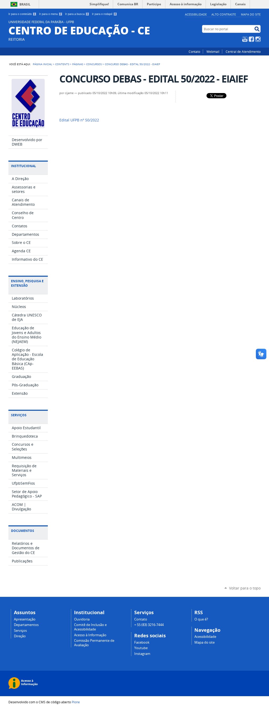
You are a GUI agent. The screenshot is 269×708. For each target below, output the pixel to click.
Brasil (24, 4)
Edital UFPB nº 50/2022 (79, 120)
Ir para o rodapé (104, 14)
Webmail (212, 51)
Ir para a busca (76, 14)
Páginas (77, 64)
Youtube (141, 648)
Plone (76, 702)
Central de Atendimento (243, 51)
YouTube (244, 39)
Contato (194, 51)
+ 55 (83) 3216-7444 (149, 625)
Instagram (258, 39)
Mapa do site (251, 14)
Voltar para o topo (245, 588)
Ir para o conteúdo (21, 14)
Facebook (251, 39)
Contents (62, 64)
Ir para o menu (50, 14)
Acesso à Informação (90, 635)
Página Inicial (42, 64)
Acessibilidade (196, 14)
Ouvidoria (82, 619)
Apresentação (24, 619)
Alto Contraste (223, 14)
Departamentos (26, 625)
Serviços (20, 630)
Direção (20, 636)
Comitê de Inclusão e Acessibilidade (90, 627)
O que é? (201, 619)
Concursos (94, 64)
